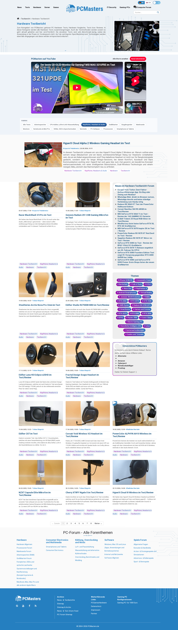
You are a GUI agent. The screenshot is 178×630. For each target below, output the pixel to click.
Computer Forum (144, 7)
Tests (27, 7)
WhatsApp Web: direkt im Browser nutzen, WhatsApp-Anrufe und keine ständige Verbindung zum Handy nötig (136, 199)
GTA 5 (148, 284)
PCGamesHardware (99, 603)
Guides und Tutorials (135, 334)
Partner (94, 613)
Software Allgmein (111, 558)
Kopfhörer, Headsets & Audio (94, 125)
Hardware (37, 7)
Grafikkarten (113, 125)
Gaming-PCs (125, 7)
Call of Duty (137, 284)
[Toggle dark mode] (156, 2)
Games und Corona (142, 309)
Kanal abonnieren (138, 59)
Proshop (121, 368)
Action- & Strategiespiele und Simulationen (145, 553)
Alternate (122, 356)
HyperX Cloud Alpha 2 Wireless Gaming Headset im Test (96, 143)
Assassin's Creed (144, 280)
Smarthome (125, 309)
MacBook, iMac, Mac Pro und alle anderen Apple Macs (28, 583)
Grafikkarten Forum (24, 558)
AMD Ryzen (124, 305)
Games (56, 7)
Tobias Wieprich (84, 211)
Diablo (147, 297)
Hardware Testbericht (73, 171)
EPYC (121, 318)
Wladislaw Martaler (133, 429)
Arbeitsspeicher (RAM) (25, 555)
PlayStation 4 (141, 288)
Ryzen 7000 (132, 318)
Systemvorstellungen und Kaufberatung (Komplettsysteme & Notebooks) (27, 573)
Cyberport (122, 363)
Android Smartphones (127, 293)
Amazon (121, 361)
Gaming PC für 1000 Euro (127, 603)
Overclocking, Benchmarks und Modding (87, 558)
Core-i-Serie (147, 318)
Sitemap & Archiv (64, 607)
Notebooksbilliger (125, 366)
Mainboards (140, 125)
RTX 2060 (123, 301)
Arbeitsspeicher (40, 125)
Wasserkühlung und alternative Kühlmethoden (87, 551)
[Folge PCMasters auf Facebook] (29, 606)
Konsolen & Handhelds (142, 548)
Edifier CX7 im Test (28, 433)
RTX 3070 (123, 313)
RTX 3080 (135, 313)
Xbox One (127, 288)
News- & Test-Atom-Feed (67, 611)
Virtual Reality (146, 293)
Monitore (26, 129)
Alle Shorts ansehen (120, 59)
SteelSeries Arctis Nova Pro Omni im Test (39, 305)
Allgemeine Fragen (141, 544)
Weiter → (98, 523)
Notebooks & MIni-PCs (41, 129)
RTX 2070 (135, 301)
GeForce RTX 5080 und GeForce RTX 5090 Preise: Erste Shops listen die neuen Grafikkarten (136, 262)
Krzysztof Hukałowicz (71, 148)
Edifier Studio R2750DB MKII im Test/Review (87, 305)
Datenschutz (96, 606)
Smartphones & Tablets (125, 129)
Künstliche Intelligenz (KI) (131, 326)
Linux (148, 326)
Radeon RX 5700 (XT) (142, 305)
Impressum (95, 610)
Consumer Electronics (54, 550)
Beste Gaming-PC (135, 322)
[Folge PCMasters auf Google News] (17, 606)
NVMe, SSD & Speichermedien (65, 129)
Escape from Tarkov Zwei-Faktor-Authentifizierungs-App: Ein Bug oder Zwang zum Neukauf (134, 192)
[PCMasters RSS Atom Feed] (35, 606)
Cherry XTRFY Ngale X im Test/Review (84, 492)
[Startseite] (18, 19)
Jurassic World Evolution (130, 297)
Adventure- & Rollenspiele (144, 558)
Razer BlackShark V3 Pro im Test (35, 215)
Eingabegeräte (127, 125)
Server (47, 7)
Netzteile (83, 129)
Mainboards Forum (24, 551)
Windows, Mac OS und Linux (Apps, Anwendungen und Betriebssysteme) (115, 547)
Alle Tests (26, 125)
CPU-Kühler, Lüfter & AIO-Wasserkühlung (64, 125)
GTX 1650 (147, 301)
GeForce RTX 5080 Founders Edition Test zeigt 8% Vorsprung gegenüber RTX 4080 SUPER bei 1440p (136, 255)
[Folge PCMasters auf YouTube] (23, 606)
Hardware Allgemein (24, 544)
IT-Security (111, 7)
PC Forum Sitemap (64, 614)
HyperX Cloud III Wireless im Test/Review (133, 492)
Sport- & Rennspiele (141, 562)
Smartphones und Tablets (56, 547)
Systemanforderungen (135, 330)
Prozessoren (108, 129)
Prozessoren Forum (24, 548)
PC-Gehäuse (95, 129)
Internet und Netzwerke (113, 554)
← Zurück (56, 523)
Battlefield (123, 284)
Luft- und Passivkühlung (84, 547)
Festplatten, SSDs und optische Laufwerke (25, 563)
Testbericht (25, 19)
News (19, 7)
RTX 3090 (147, 313)
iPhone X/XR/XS (126, 280)
